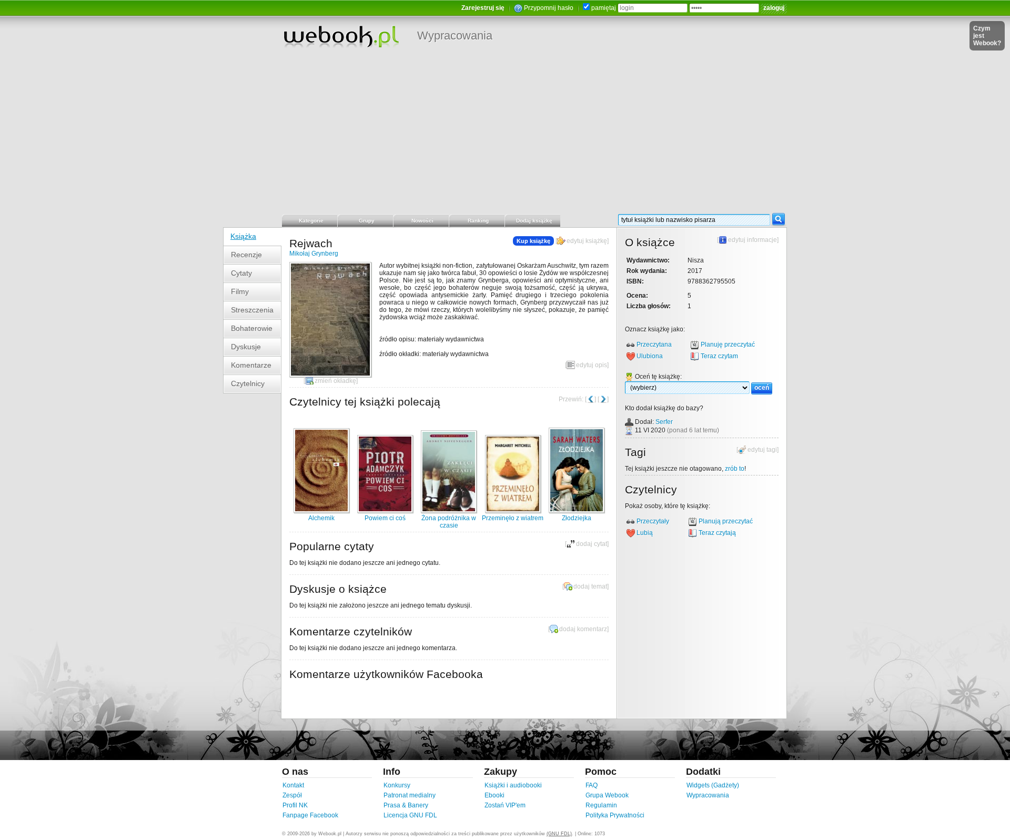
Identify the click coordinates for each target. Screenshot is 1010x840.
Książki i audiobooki (513, 785)
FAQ (591, 785)
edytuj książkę (587, 241)
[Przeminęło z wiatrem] (513, 510)
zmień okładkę (335, 380)
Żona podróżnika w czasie (448, 521)
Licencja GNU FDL (410, 815)
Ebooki (494, 795)
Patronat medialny (409, 795)
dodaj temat (590, 586)
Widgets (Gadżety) (712, 785)
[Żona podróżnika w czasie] (449, 510)
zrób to (734, 468)
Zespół (292, 795)
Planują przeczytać (726, 521)
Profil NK (295, 805)
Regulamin (601, 805)
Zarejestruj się (482, 8)
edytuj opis (591, 365)
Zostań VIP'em (505, 805)
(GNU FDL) (559, 833)
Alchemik (321, 518)
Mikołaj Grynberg (313, 253)
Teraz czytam (719, 356)
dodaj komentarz (583, 629)
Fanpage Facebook (310, 815)
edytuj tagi (762, 449)
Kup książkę (533, 241)
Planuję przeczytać (728, 344)
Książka (243, 236)
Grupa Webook (607, 795)
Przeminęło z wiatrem (512, 518)
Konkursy (396, 785)
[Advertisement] (505, 134)
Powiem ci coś (385, 518)
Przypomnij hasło (548, 8)
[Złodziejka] (576, 510)
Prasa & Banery (405, 805)
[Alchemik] (321, 510)
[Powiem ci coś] (385, 510)
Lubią (645, 533)
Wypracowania (454, 35)
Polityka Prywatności (614, 815)
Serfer (664, 422)
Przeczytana (654, 344)
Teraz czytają (717, 533)
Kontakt (293, 785)
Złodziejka (576, 518)
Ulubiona (650, 356)
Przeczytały (653, 521)
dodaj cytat (591, 544)
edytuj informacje (752, 240)
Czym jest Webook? (987, 36)
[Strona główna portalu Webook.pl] (340, 36)
